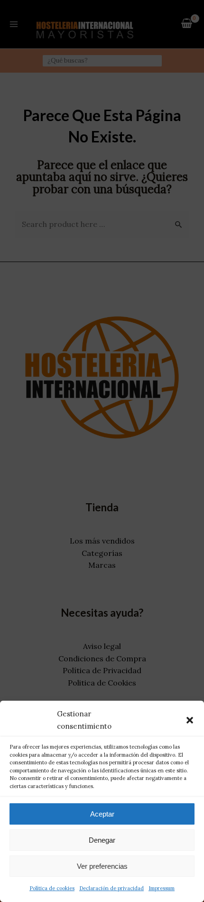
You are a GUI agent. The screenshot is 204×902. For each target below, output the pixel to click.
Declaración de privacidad (111, 888)
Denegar (102, 840)
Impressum (161, 888)
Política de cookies (51, 888)
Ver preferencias (102, 866)
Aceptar (102, 814)
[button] (190, 720)
